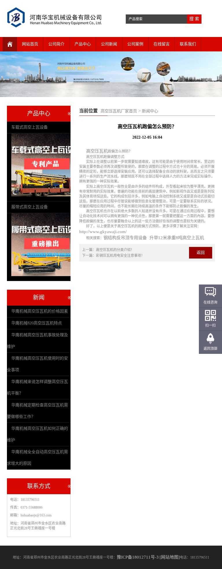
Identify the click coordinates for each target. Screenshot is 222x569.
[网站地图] (170, 557)
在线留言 (161, 44)
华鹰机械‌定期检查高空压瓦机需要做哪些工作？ (37, 411)
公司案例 (135, 44)
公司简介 (56, 44)
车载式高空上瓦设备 (29, 127)
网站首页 (30, 44)
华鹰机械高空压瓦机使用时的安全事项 (37, 364)
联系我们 (188, 44)
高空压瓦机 (97, 151)
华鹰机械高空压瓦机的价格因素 (39, 311)
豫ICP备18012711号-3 (138, 557)
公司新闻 (109, 44)
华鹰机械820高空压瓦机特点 (36, 323)
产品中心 (83, 44)
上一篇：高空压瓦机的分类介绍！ (108, 250)
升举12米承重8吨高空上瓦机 (176, 237)
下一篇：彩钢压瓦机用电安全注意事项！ (113, 256)
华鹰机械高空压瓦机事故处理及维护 (37, 341)
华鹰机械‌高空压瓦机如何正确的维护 (37, 434)
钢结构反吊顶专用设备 (125, 237)
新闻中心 (150, 111)
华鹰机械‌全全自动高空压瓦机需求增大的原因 (37, 458)
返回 (201, 252)
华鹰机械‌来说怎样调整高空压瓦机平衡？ (37, 387)
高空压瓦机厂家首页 (119, 111)
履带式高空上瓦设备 (29, 207)
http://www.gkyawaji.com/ (103, 231)
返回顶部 (210, 349)
